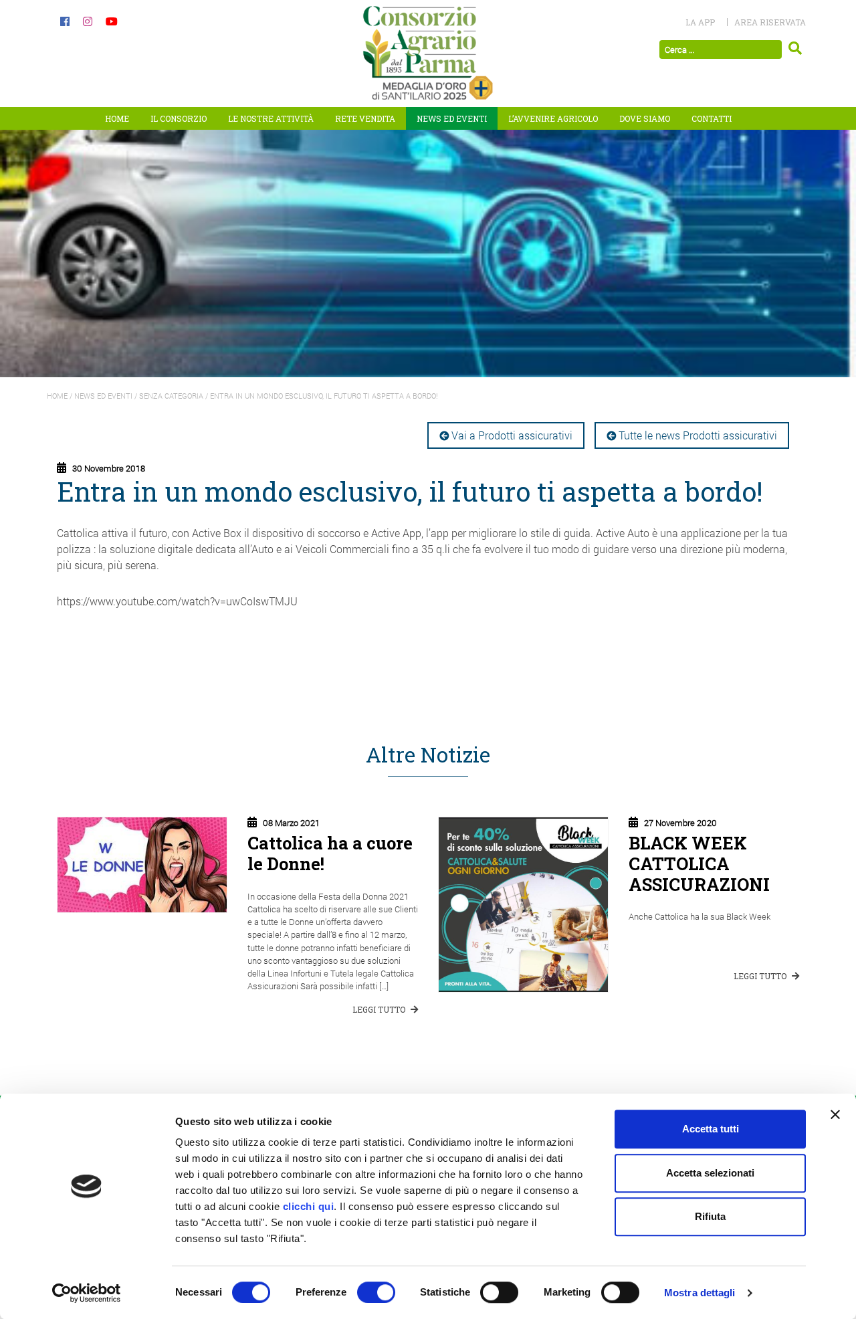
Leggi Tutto (379, 1009)
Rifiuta (710, 1216)
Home (117, 118)
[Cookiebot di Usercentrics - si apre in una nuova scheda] (86, 1293)
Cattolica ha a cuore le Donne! (330, 853)
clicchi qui (308, 1206)
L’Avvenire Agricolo (553, 118)
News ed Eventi (452, 118)
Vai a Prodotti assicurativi (511, 435)
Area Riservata (770, 22)
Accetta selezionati (710, 1173)
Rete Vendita (365, 118)
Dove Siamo (644, 118)
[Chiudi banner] (835, 1114)
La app (700, 22)
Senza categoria (171, 396)
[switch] (376, 1292)
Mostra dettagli (700, 1292)
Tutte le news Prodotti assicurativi (698, 435)
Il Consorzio (178, 118)
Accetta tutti (710, 1128)
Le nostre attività (271, 118)
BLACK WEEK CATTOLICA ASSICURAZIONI (699, 863)
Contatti (711, 118)
